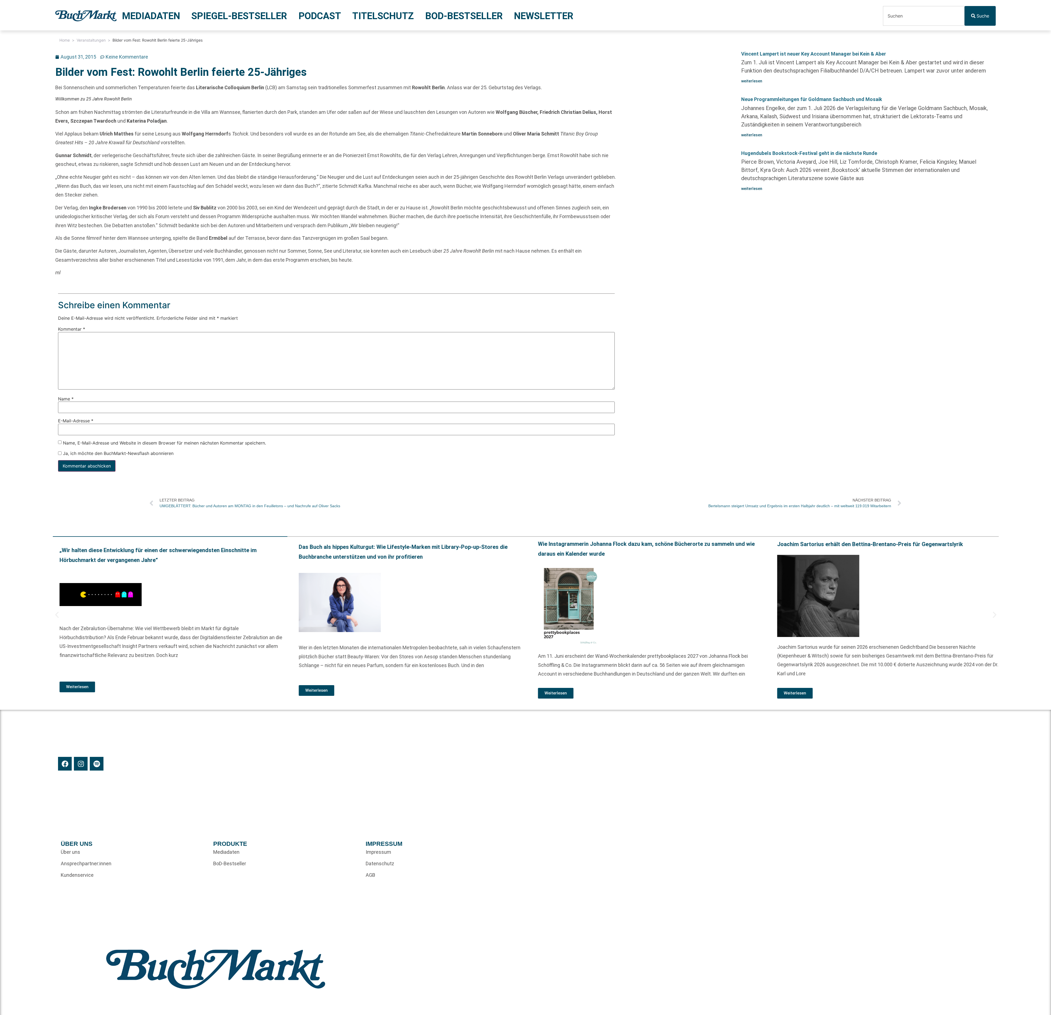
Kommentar (71, 329)
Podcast (320, 15)
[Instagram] (81, 764)
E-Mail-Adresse (75, 421)
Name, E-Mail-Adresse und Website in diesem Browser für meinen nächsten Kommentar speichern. (164, 443)
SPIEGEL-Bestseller (239, 15)
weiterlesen (751, 81)
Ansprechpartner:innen (86, 863)
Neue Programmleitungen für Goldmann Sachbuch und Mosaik (811, 99)
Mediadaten (151, 15)
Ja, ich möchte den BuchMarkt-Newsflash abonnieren (118, 453)
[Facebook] (65, 764)
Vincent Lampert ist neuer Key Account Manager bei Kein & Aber (813, 54)
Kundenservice (77, 875)
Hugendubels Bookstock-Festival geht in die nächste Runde (809, 153)
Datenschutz (380, 863)
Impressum (378, 852)
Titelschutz (383, 15)
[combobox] (924, 16)
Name (66, 399)
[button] (57, 615)
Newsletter (543, 15)
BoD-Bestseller (464, 15)
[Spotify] (96, 764)
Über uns (70, 852)
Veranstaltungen (91, 40)
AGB (370, 875)
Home (64, 40)
